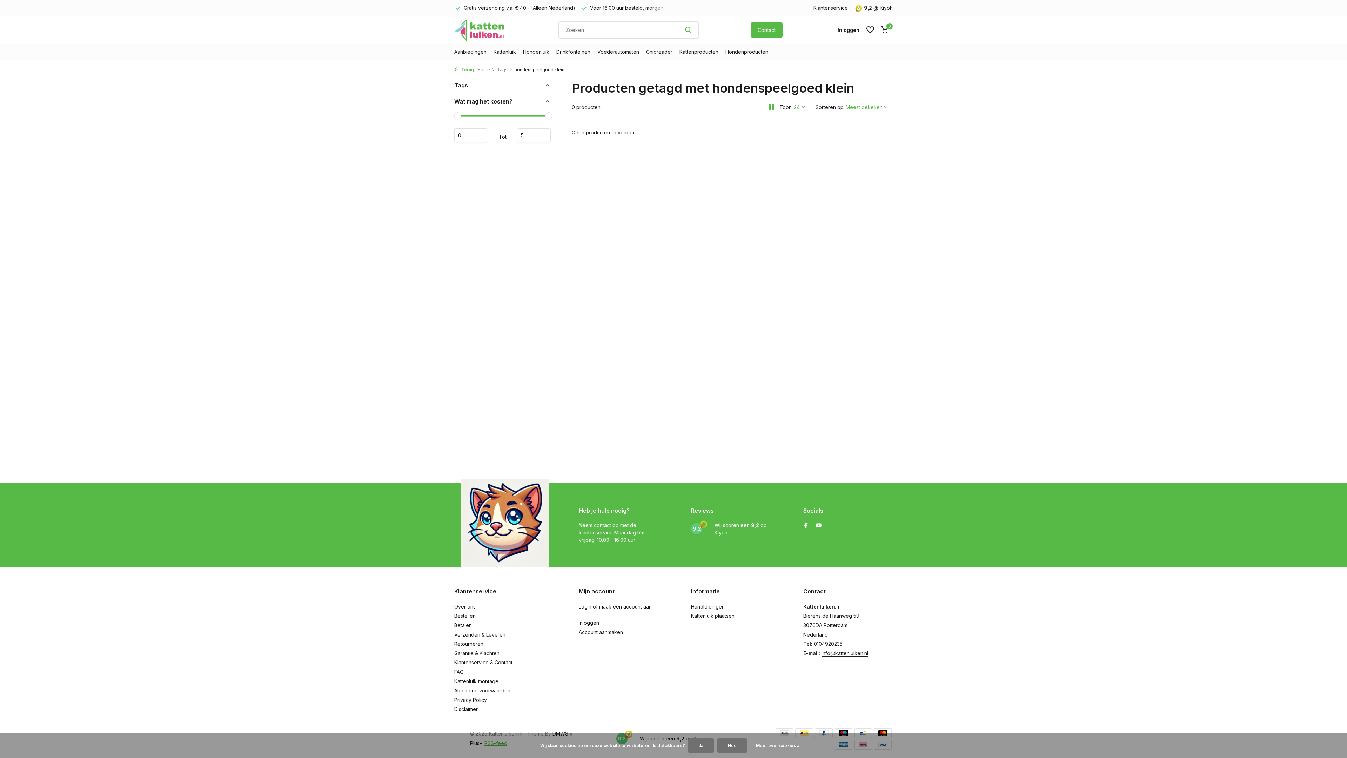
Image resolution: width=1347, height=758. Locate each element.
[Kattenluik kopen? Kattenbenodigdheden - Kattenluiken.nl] (480, 30)
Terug (467, 69)
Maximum (534, 135)
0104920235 (828, 644)
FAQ (459, 672)
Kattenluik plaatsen (713, 616)
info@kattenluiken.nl (845, 653)
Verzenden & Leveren (479, 635)
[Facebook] (806, 525)
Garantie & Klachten (477, 653)
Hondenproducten (746, 52)
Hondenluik (536, 52)
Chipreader (659, 52)
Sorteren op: (830, 107)
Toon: (786, 107)
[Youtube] (819, 525)
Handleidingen (708, 607)
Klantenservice (830, 8)
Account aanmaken (601, 632)
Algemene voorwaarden (482, 690)
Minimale (471, 135)
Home (483, 69)
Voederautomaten (618, 52)
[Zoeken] (688, 29)
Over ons (465, 607)
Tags (502, 69)
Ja (700, 745)
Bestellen (465, 616)
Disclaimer (466, 709)
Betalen (463, 625)
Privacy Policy (470, 700)
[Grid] (771, 107)
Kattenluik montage (476, 681)
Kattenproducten (698, 52)
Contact (767, 30)
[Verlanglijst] (870, 30)
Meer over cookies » (778, 745)
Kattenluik (505, 52)
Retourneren (468, 644)
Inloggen (589, 623)
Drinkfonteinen (573, 52)
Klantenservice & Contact (483, 662)
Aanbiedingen (470, 52)
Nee (732, 745)
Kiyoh (886, 8)
